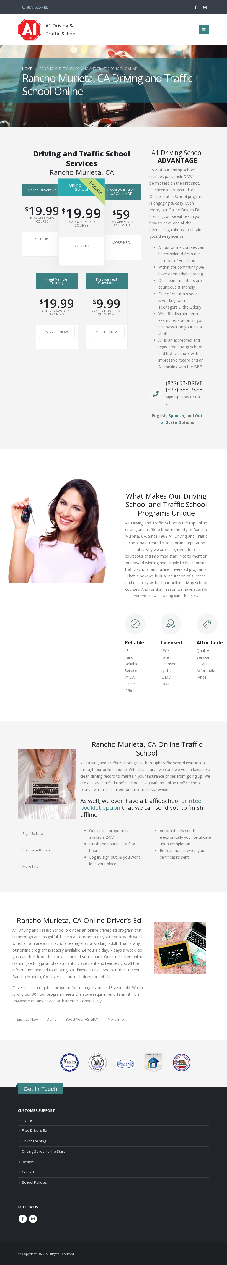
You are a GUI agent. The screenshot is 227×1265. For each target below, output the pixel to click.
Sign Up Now (57, 332)
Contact (28, 1172)
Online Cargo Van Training (57, 313)
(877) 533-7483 (37, 7)
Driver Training (34, 1141)
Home (27, 1120)
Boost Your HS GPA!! (82, 1019)
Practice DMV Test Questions (107, 313)
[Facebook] (196, 7)
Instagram (33, 1219)
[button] (204, 29)
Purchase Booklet (37, 850)
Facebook (23, 1219)
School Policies (34, 1182)
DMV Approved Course (42, 220)
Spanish (176, 415)
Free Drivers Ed (34, 1130)
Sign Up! (42, 239)
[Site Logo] (30, 30)
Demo (52, 1019)
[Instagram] (205, 7)
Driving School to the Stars (43, 1151)
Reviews (29, 1161)
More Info (121, 242)
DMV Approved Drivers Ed (121, 223)
